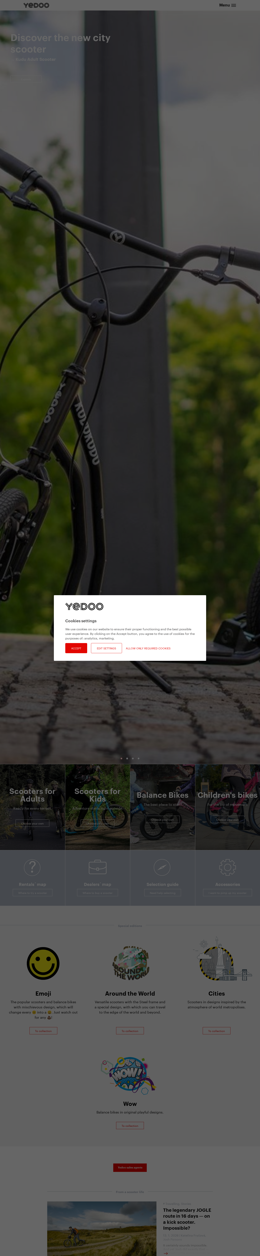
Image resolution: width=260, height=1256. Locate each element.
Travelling (172, 1203)
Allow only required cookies (148, 648)
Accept (76, 648)
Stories (186, 1203)
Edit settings (106, 648)
